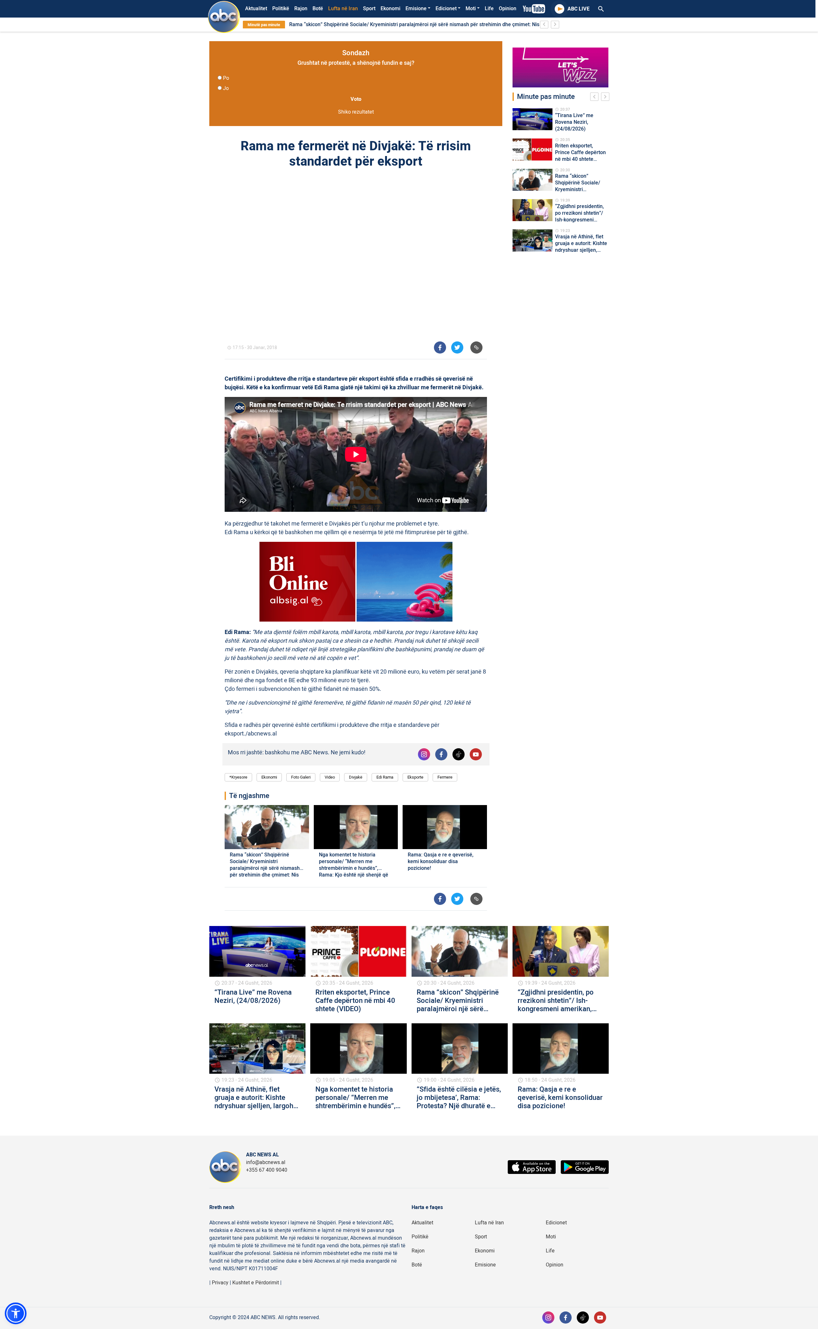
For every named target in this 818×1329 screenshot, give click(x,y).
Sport (369, 8)
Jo (226, 88)
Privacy (220, 1283)
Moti (471, 8)
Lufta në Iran (343, 8)
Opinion (507, 8)
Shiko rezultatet (356, 112)
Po (226, 78)
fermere (444, 777)
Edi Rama (384, 777)
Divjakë (355, 777)
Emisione (416, 8)
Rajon (300, 8)
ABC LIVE (578, 8)
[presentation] (595, 98)
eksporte (415, 777)
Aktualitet (256, 8)
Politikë (280, 8)
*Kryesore (238, 777)
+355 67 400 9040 (266, 1170)
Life (489, 8)
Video (330, 777)
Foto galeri (301, 777)
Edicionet (446, 8)
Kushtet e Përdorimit (255, 1283)
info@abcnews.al (265, 1162)
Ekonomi (390, 8)
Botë (318, 8)
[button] (15, 1313)
